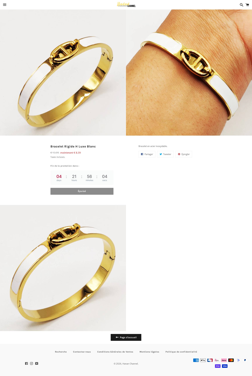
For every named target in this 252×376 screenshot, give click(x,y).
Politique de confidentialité (181, 351)
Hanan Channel (130, 363)
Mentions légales (149, 351)
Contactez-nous (82, 351)
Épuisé (82, 191)
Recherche (61, 351)
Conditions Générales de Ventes (115, 351)
